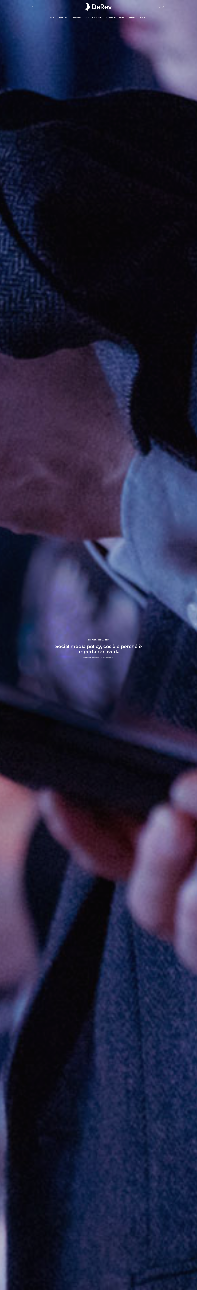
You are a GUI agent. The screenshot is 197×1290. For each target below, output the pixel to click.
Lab (87, 18)
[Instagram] (163, 7)
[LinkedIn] (159, 7)
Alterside (77, 18)
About (53, 18)
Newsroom (97, 18)
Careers (131, 18)
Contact (143, 18)
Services (63, 18)
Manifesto (111, 18)
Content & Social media (98, 640)
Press (121, 18)
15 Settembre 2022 (91, 658)
